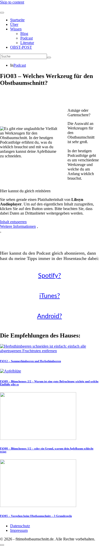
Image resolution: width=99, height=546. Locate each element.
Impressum (19, 530)
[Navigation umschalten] (2, 12)
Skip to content (12, 2)
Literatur (27, 43)
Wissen (16, 29)
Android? (49, 316)
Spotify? (49, 276)
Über (14, 24)
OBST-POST (21, 47)
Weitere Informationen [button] (18, 226)
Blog (24, 33)
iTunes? (49, 296)
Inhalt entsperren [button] (13, 222)
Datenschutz (20, 526)
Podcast (26, 38)
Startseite (17, 20)
